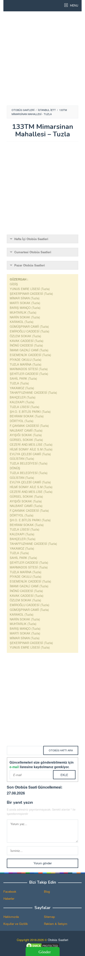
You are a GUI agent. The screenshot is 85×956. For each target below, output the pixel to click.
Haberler (8, 898)
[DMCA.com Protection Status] (43, 945)
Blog (47, 891)
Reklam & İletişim (55, 924)
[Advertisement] (42, 58)
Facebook (9, 891)
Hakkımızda (11, 916)
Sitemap (49, 916)
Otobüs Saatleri (58, 940)
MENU (73, 6)
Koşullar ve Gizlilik (15, 924)
